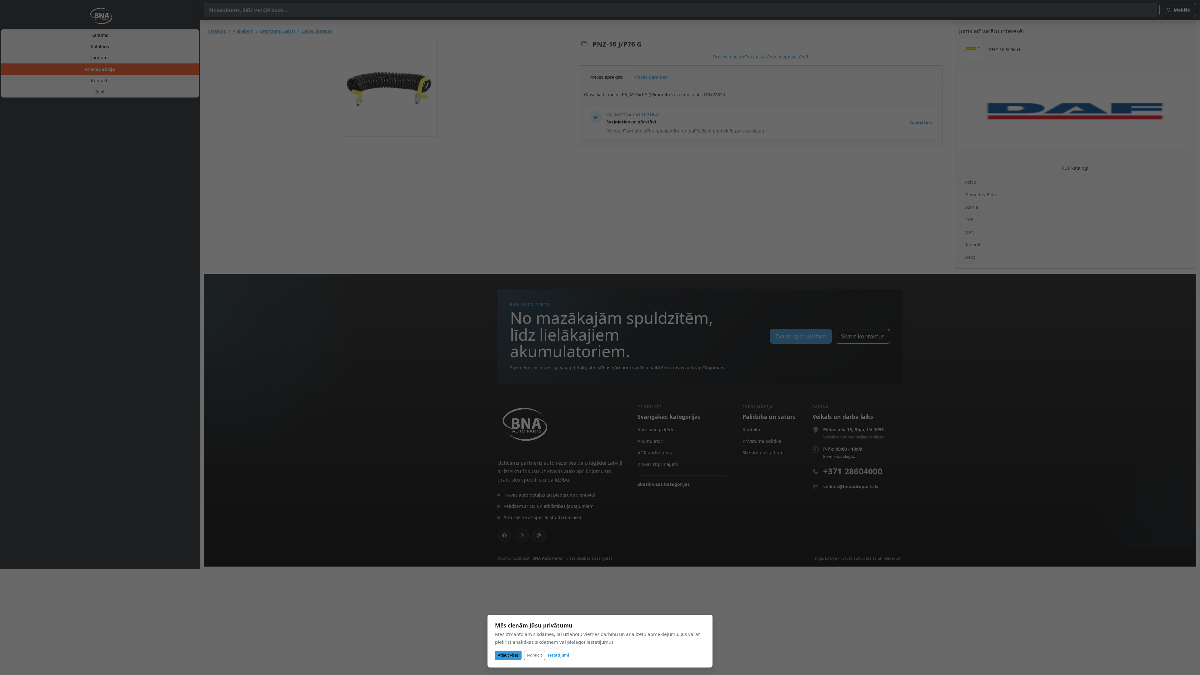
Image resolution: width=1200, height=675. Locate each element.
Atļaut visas (508, 655)
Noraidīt (534, 655)
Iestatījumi (558, 655)
